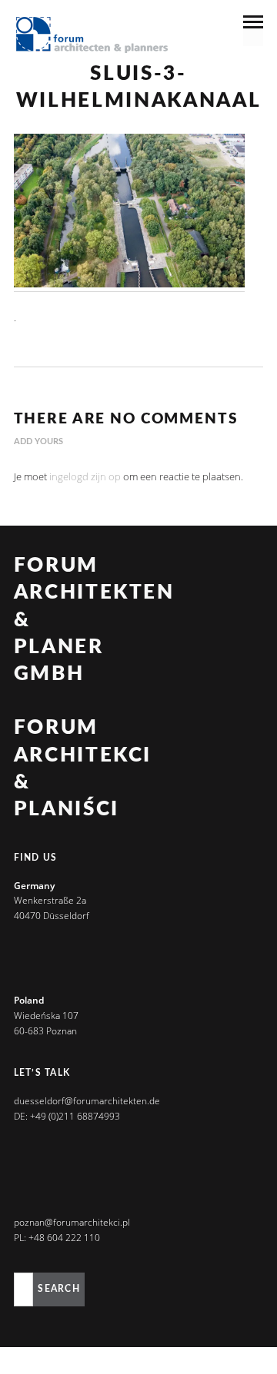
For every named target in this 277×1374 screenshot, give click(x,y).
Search (58, 1288)
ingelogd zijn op (85, 476)
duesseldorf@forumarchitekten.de (87, 1100)
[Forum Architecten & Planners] (92, 36)
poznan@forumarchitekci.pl (72, 1222)
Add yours (38, 441)
